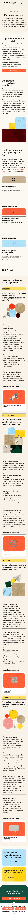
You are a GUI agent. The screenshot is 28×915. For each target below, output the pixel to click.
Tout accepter (8, 908)
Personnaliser (6, 911)
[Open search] (21, 3)
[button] (25, 2)
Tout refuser (20, 908)
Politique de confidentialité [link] (19, 911)
